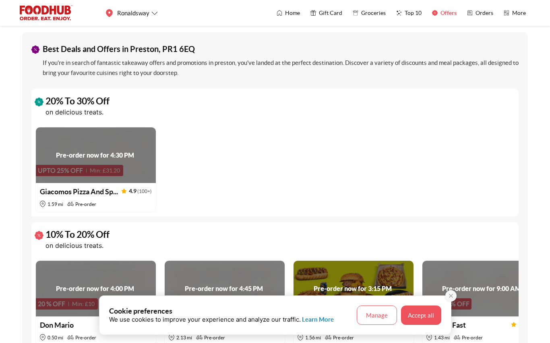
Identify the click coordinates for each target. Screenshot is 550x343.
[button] (95, 169)
